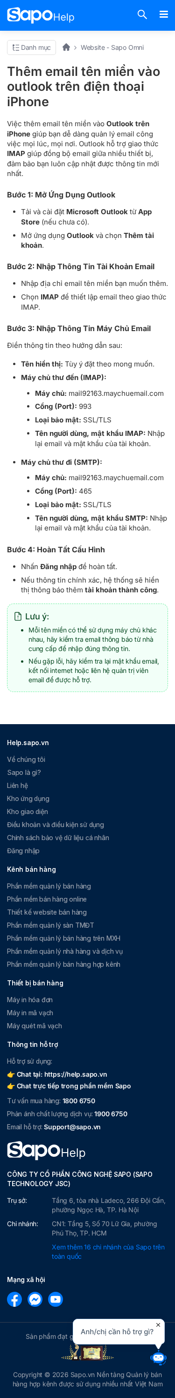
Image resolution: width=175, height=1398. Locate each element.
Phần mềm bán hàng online (47, 899)
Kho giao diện (27, 811)
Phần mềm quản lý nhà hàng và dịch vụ (65, 951)
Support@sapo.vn (72, 1127)
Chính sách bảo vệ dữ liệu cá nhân (58, 838)
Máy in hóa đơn (30, 1000)
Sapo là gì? (24, 772)
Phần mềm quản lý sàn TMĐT (50, 925)
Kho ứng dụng (28, 798)
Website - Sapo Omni (112, 47)
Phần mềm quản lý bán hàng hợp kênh (63, 964)
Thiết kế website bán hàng (47, 912)
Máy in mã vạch (30, 1013)
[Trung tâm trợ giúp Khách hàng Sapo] (41, 15)
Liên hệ (17, 785)
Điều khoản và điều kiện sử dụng (55, 824)
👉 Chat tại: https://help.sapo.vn (57, 1074)
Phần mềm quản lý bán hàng (49, 886)
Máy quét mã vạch (34, 1026)
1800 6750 (79, 1101)
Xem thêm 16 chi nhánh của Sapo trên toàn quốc (108, 1251)
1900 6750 (110, 1114)
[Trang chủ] (69, 47)
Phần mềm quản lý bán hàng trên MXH (63, 938)
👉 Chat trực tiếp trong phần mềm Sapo (69, 1086)
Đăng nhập (23, 851)
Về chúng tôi (26, 759)
